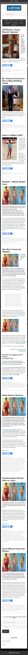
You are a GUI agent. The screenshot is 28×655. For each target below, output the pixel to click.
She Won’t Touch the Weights (11, 250)
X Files (9, 68)
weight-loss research (7, 610)
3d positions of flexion (16, 605)
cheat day (19, 532)
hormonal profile (20, 534)
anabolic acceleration (17, 458)
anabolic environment (7, 459)
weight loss (12, 242)
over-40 (4, 385)
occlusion (8, 608)
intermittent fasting (6, 241)
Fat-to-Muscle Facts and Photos (13, 549)
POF (20, 535)
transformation (22, 539)
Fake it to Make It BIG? (12, 135)
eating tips (4, 534)
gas (8, 534)
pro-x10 (13, 536)
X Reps (14, 540)
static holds (20, 537)
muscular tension (14, 467)
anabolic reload (11, 531)
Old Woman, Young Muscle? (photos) (11, 30)
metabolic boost (15, 384)
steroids (4, 469)
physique (20, 467)
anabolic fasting (11, 238)
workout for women (6, 71)
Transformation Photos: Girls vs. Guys (13, 479)
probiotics (17, 536)
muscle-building (6, 467)
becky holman (11, 70)
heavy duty (20, 173)
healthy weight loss (20, 239)
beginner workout (9, 460)
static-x (10, 609)
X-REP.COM (14, 8)
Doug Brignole (18, 125)
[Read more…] (16, 61)
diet (22, 532)
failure (16, 173)
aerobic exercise (12, 383)
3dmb (23, 605)
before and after (13, 606)
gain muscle (13, 239)
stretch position (16, 126)
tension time (9, 469)
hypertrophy (12, 464)
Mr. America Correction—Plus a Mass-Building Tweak (14, 80)
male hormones (9, 466)
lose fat (20, 241)
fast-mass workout (15, 463)
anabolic (10, 458)
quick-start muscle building (12, 385)
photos (12, 608)
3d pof (9, 605)
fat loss (8, 239)
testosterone (22, 385)
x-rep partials (20, 540)
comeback (8, 462)
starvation (7, 537)
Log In (3, 644)
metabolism (21, 384)
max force (21, 466)
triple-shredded (6, 242)
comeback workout (15, 462)
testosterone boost (6, 386)
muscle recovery (15, 535)
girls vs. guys (12, 534)
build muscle (13, 532)
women (23, 469)
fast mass (8, 463)
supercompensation (6, 539)
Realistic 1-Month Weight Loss (13, 182)
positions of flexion (6, 536)
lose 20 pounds (15, 241)
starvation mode (14, 537)
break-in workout (17, 460)
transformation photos (7, 540)
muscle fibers (9, 126)
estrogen (4, 384)
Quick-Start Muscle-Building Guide (11, 431)
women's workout (18, 70)
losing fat (9, 384)
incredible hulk (18, 464)
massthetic (15, 466)
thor (20, 469)
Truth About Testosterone (18, 386)
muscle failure (5, 174)
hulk (8, 464)
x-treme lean (15, 610)
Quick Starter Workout (12, 395)
